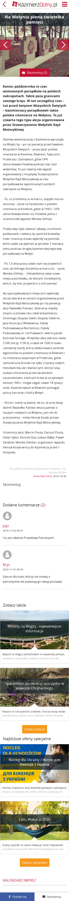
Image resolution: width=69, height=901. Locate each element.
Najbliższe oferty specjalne (27, 738)
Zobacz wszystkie (34, 862)
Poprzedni (5, 45)
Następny (63, 45)
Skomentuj (54, 897)
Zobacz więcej (34, 729)
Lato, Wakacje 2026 (34, 819)
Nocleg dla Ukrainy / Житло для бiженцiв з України (34, 762)
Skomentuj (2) (37, 72)
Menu (65, 4)
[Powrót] (4, 4)
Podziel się (19, 897)
